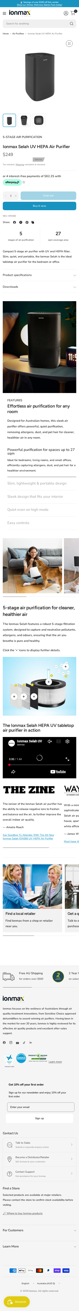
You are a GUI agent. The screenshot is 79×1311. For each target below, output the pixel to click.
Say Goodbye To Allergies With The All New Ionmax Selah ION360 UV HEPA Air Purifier (28, 836)
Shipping (20, 164)
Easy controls (18, 523)
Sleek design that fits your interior (35, 496)
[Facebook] (6, 1042)
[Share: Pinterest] (27, 222)
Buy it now (39, 206)
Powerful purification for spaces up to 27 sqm (41, 451)
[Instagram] (12, 1042)
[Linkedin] (32, 1042)
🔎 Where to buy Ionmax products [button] (23, 1213)
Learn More (11, 1246)
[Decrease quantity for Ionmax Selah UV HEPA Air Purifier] (5, 196)
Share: (6, 222)
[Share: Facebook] (14, 222)
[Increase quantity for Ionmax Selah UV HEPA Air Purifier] (16, 196)
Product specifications (17, 275)
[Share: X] (20, 222)
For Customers (13, 1230)
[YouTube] (19, 1043)
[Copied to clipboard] (32, 222)
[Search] (71, 23)
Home (6, 34)
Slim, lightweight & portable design (37, 483)
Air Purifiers (18, 34)
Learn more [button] (55, 1061)
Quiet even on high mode (28, 510)
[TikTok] (25, 1042)
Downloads (10, 287)
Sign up (39, 1118)
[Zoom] (69, 43)
